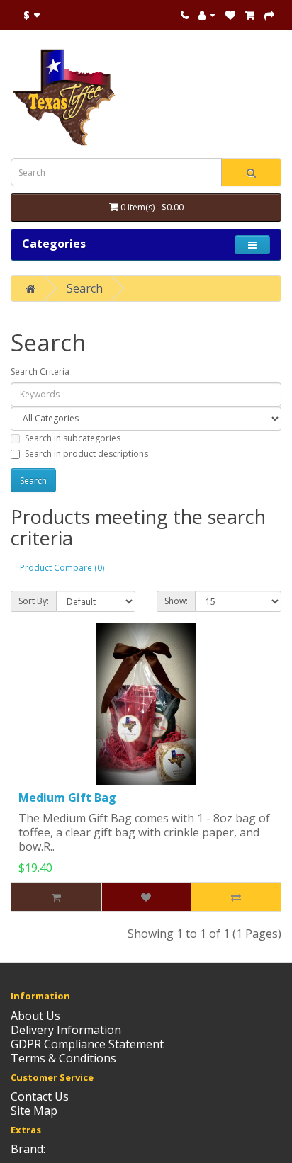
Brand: (28, 1149)
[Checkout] (269, 14)
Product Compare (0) (62, 568)
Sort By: (33, 601)
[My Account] (206, 14)
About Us (35, 1015)
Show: (176, 601)
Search (85, 288)
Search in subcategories (72, 438)
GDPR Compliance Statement (87, 1044)
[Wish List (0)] (230, 14)
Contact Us (40, 1096)
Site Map (34, 1110)
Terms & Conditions (63, 1058)
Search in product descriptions (86, 454)
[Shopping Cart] (249, 14)
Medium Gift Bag (67, 797)
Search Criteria (40, 371)
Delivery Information (66, 1030)
